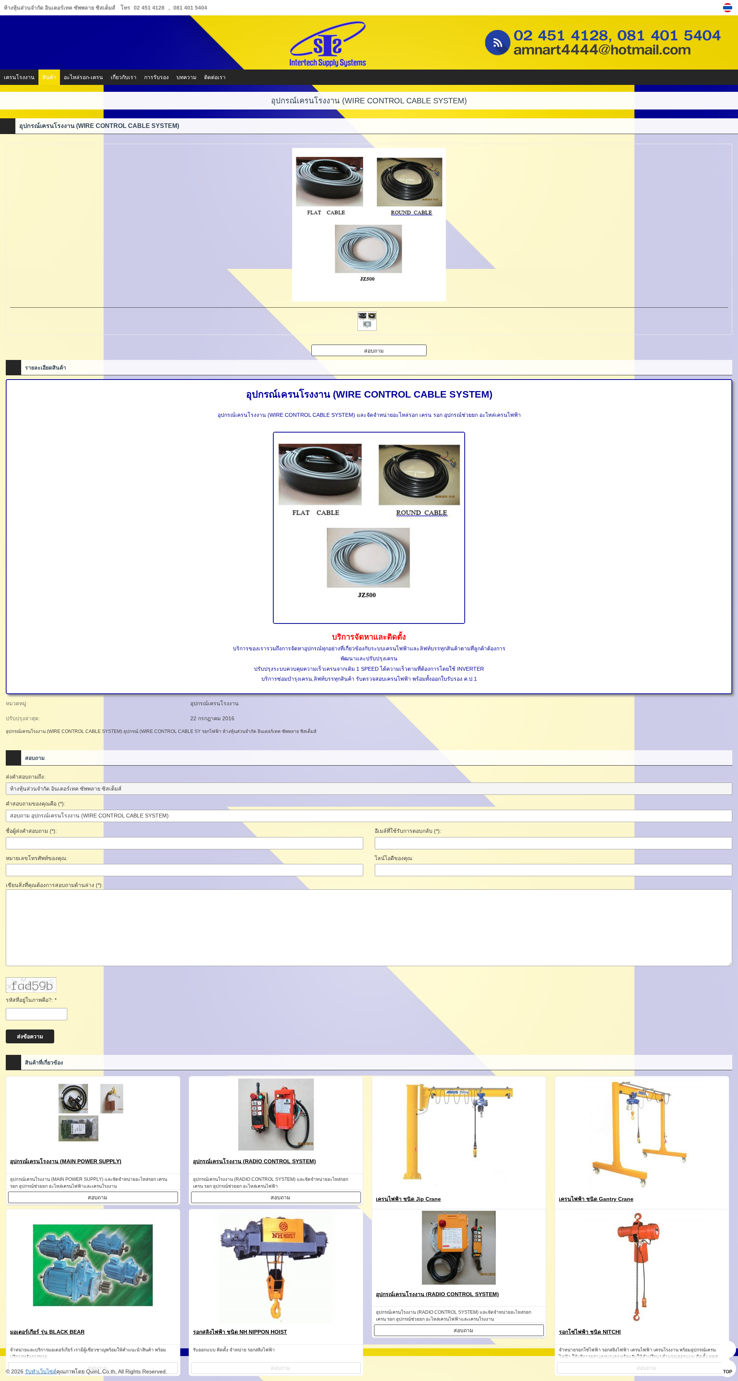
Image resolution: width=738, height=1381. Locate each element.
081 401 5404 (190, 8)
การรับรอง (156, 77)
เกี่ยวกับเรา (123, 77)
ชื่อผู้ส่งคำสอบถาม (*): (31, 831)
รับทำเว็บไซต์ (41, 1371)
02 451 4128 (149, 8)
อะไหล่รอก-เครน (83, 77)
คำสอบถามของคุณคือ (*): (35, 804)
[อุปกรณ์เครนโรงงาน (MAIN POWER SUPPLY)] (93, 1116)
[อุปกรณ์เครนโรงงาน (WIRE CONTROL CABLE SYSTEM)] (728, 7)
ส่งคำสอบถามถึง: (25, 777)
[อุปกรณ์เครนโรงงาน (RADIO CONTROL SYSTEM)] (276, 1116)
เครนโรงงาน (19, 77)
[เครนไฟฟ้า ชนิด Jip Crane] (459, 1135)
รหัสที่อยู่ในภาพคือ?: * (31, 1000)
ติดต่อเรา (215, 77)
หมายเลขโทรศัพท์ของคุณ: (37, 858)
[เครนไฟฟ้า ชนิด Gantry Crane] (642, 1135)
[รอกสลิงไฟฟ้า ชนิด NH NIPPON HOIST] (276, 1267)
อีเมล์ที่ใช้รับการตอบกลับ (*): (408, 831)
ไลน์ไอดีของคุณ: (394, 858)
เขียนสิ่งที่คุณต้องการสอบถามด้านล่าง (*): (54, 885)
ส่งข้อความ (30, 1036)
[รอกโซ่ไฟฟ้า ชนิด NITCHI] (642, 1267)
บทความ (186, 77)
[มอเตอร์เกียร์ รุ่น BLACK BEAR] (93, 1267)
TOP (727, 1371)
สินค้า (49, 77)
